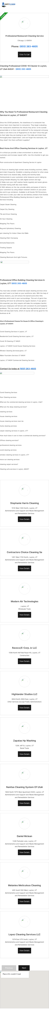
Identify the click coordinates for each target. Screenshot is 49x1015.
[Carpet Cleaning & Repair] (8, 4)
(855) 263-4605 (29, 46)
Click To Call (24, 54)
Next (24, 968)
